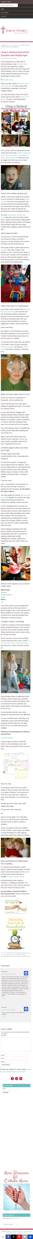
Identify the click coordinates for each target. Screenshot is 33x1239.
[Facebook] (8, 1237)
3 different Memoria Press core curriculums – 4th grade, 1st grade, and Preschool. (15, 155)
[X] (14, 1237)
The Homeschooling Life (21, 953)
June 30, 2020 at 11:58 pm (8, 1010)
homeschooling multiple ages (16, 956)
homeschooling (4, 956)
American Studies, (7, 347)
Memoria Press (22, 64)
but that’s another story (15, 877)
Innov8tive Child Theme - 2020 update (20, 1231)
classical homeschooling (19, 954)
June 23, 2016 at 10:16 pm (8, 974)
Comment (4, 1035)
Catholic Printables (6, 5)
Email (3, 1058)
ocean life (4, 497)
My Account (4, 13)
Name (3, 1055)
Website (3, 1061)
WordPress (19, 1232)
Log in (24, 1232)
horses (25, 495)
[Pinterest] (19, 1237)
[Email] (25, 1237)
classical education (8, 954)
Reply (3, 998)
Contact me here (15, 1218)
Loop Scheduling (7, 738)
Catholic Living (6, 2)
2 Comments (14, 58)
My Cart (3, 16)
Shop (2, 9)
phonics (3, 250)
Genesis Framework (11, 1232)
